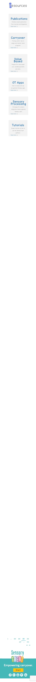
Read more (13, 26)
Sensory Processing (18, 103)
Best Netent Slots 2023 (18, 599)
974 (28, 642)
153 (15, 639)
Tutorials (18, 125)
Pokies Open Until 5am (18, 384)
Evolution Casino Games (18, 542)
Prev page (27, 645)
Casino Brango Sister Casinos (18, 219)
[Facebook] (9, 675)
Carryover (18, 38)
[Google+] (13, 675)
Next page (29, 645)
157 (20, 642)
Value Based (18, 60)
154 (19, 639)
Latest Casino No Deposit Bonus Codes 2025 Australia (18, 327)
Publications (19, 19)
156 (28, 639)
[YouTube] (17, 675)
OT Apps (18, 83)
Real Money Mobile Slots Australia (18, 434)
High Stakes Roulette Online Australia (18, 488)
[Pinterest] (21, 675)
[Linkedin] (25, 675)
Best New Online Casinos (18, 272)
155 (23, 639)
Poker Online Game (18, 161)
